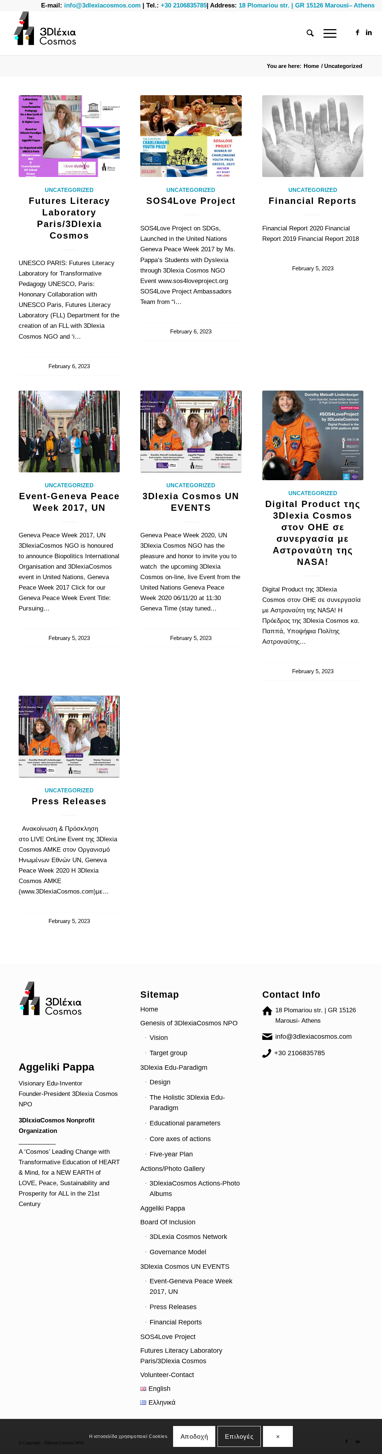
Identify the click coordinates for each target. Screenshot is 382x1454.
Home (149, 1009)
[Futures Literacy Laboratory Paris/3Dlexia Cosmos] (69, 136)
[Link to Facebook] (357, 32)
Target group (168, 1053)
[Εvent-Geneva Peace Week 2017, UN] (69, 431)
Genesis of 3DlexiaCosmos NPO (189, 1023)
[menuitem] (310, 33)
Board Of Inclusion (167, 1222)
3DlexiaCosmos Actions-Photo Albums (195, 1188)
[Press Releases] (69, 736)
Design (160, 1082)
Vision (159, 1037)
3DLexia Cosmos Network (188, 1236)
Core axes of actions (180, 1139)
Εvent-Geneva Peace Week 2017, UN (191, 1286)
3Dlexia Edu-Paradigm (173, 1067)
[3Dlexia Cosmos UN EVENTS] (190, 431)
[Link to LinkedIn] (369, 32)
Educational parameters (185, 1123)
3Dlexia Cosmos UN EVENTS (184, 1266)
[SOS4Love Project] (190, 136)
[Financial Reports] (312, 136)
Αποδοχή (194, 1436)
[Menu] (327, 33)
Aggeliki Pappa (162, 1208)
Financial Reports (313, 201)
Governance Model (178, 1252)
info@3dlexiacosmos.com (313, 1036)
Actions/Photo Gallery (172, 1168)
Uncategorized (69, 190)
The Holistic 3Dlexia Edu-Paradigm (187, 1103)
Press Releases (69, 801)
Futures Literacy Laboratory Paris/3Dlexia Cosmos (181, 1356)
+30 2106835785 (299, 1053)
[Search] (310, 33)
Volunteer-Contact (167, 1375)
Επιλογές (239, 1436)
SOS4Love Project (191, 201)
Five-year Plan (171, 1154)
